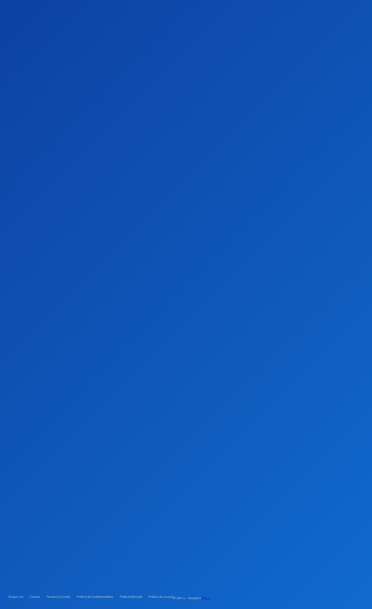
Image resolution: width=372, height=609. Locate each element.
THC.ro (206, 598)
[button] (252, 69)
